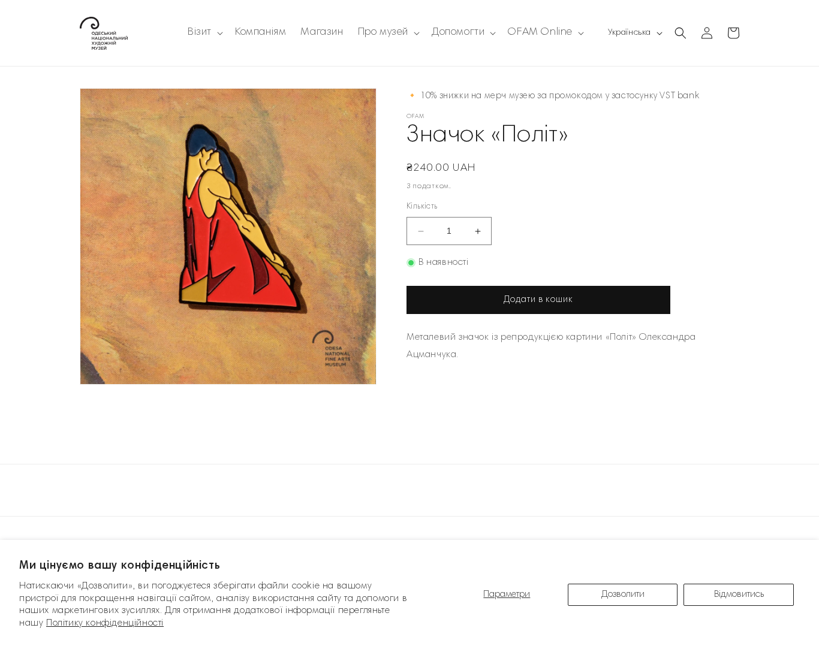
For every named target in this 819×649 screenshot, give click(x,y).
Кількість (422, 208)
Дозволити (623, 594)
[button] (204, 33)
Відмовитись (739, 594)
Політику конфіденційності (105, 623)
